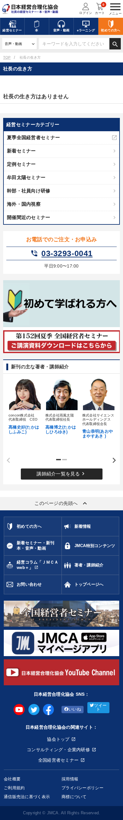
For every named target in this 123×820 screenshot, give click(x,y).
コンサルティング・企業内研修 (58, 749)
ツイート (100, 707)
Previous (6, 460)
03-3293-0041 (61, 253)
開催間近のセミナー (28, 217)
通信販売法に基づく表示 (27, 796)
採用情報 (70, 779)
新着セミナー (21, 150)
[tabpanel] (24, 406)
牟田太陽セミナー (26, 177)
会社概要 (12, 779)
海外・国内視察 (24, 204)
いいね (74, 709)
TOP (7, 57)
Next (112, 460)
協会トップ (58, 739)
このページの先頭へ (61, 503)
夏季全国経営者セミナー (33, 137)
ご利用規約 (14, 787)
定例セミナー (21, 164)
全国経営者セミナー (58, 760)
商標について (74, 796)
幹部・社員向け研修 (28, 190)
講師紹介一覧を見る (61, 473)
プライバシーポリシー (82, 787)
